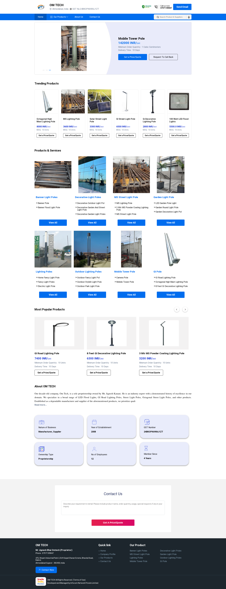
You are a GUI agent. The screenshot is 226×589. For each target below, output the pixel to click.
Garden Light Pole (168, 554)
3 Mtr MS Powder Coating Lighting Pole (161, 353)
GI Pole (163, 561)
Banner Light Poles (138, 550)
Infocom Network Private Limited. (85, 583)
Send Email (182, 6)
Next (193, 48)
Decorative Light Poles (170, 550)
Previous (32, 48)
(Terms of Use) (79, 580)
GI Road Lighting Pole (47, 353)
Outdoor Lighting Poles (170, 558)
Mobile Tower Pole (138, 561)
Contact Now (48, 570)
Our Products (61, 17)
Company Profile (107, 554)
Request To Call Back (163, 57)
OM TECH (57, 5)
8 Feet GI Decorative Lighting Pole (106, 353)
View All (53, 222)
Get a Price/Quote (132, 57)
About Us (79, 17)
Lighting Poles (136, 558)
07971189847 (166, 8)
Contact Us (95, 17)
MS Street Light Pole (140, 554)
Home (40, 17)
